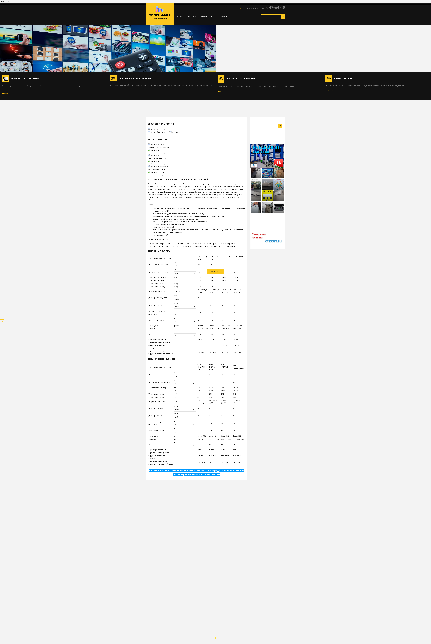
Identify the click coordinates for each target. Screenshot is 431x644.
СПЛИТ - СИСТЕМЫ (343, 78)
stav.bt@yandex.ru (256, 8)
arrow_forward (2, 322)
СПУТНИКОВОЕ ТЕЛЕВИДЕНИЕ (25, 78)
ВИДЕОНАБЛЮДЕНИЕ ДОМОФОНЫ (135, 78)
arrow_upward (426, 639)
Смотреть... (215, 272)
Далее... (5, 93)
